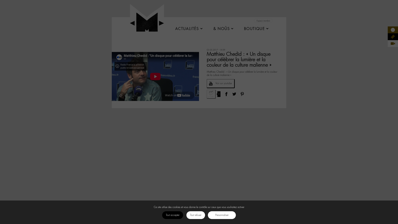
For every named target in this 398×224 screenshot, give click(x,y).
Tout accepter (172, 215)
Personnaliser (222, 215)
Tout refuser (195, 215)
